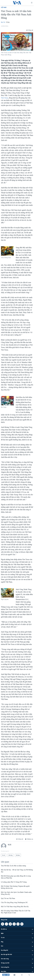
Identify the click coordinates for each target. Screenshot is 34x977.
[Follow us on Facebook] (2, 924)
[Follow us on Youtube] (10, 924)
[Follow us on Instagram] (14, 924)
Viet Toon (4, 98)
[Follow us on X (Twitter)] (6, 924)
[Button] (29, 30)
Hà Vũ (3, 22)
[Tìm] (29, 975)
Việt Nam (3, 7)
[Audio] (21, 975)
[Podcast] (18, 924)
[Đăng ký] (21, 924)
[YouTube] (14, 975)
